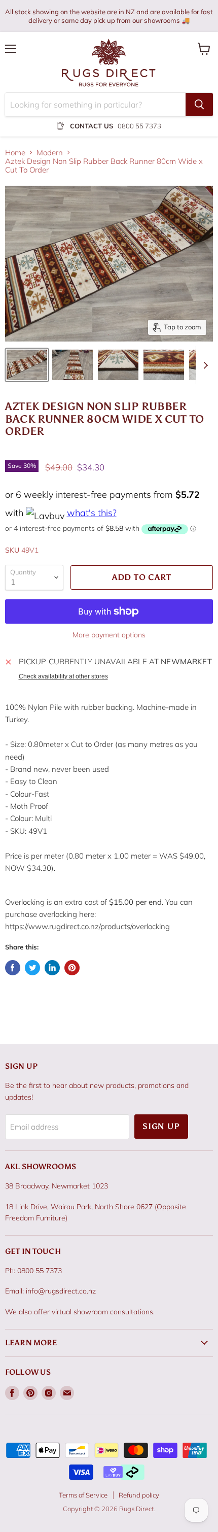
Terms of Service (83, 1495)
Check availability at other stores (63, 676)
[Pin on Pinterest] (72, 967)
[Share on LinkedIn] (52, 967)
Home (15, 152)
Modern (50, 152)
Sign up (161, 1126)
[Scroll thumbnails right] (204, 365)
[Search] (199, 104)
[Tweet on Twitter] (32, 967)
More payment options (109, 635)
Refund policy (139, 1495)
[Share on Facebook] (12, 967)
